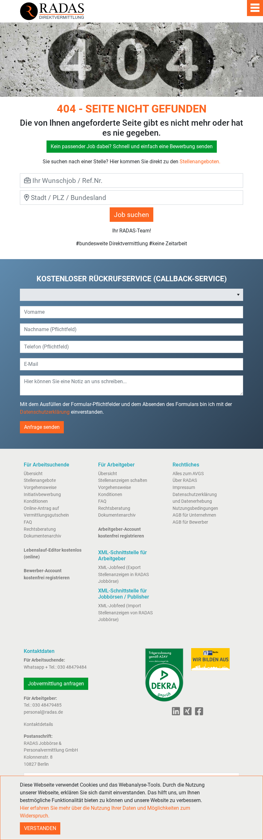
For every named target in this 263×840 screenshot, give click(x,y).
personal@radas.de (43, 712)
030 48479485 (47, 705)
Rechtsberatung (40, 529)
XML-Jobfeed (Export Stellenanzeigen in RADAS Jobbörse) (123, 574)
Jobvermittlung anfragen (56, 684)
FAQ (28, 522)
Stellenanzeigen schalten (122, 480)
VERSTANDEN (40, 828)
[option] (127, 295)
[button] (238, 295)
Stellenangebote (40, 480)
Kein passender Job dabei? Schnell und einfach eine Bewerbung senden (132, 146)
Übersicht (33, 473)
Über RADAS (185, 480)
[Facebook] (197, 713)
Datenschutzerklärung (45, 412)
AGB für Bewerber (190, 522)
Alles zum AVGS (188, 473)
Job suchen (131, 214)
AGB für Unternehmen (194, 515)
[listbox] (131, 295)
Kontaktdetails (38, 724)
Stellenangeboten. (200, 161)
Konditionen (36, 501)
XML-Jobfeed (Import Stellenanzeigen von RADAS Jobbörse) (125, 612)
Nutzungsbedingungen (195, 508)
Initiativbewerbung (42, 494)
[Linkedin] (176, 713)
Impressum (184, 487)
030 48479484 (72, 667)
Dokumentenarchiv (42, 536)
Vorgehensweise (40, 487)
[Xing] (186, 713)
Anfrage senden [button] (42, 427)
